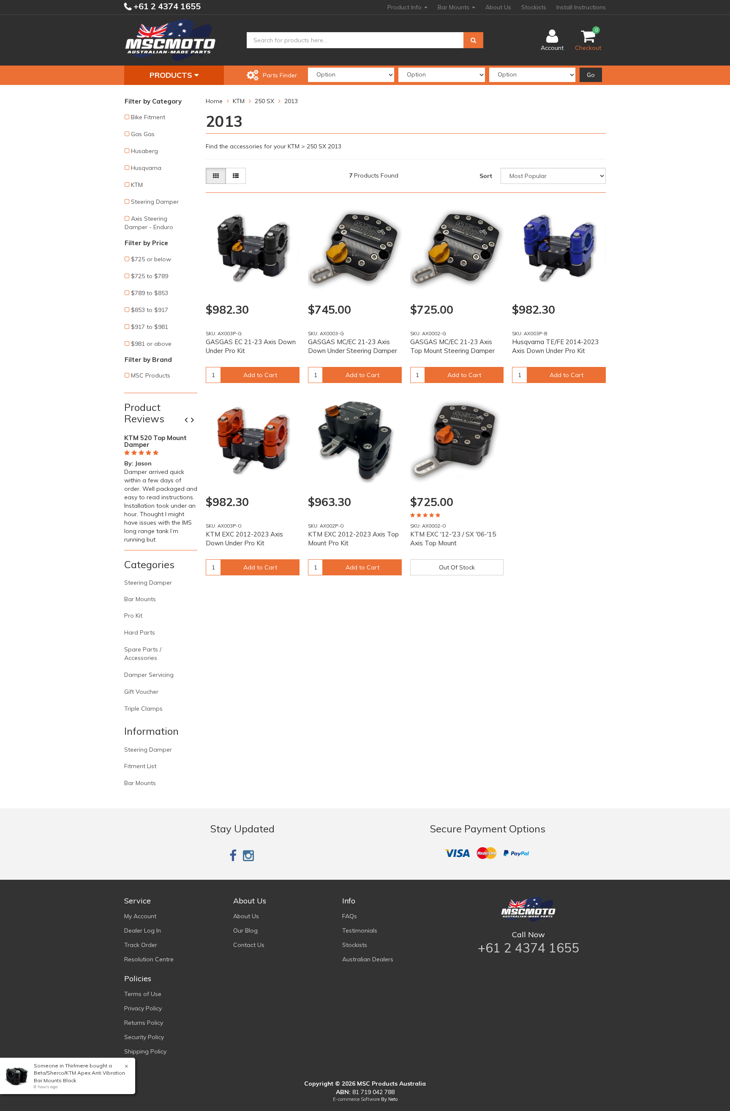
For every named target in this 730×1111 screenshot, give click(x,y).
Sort (485, 176)
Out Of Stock (457, 567)
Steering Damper (155, 201)
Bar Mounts (454, 7)
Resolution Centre (149, 959)
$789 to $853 (149, 293)
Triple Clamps (143, 708)
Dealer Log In (142, 930)
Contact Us (248, 945)
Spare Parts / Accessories (142, 654)
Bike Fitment (148, 117)
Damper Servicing (149, 675)
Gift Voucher (141, 691)
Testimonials (359, 930)
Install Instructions (581, 7)
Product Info (405, 7)
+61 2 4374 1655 (166, 6)
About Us (498, 7)
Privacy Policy (143, 1008)
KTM (137, 185)
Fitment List (140, 766)
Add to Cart (260, 375)
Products (172, 75)
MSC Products (150, 375)
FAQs (349, 916)
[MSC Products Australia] (170, 40)
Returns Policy (143, 1022)
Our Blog (245, 930)
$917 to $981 (149, 327)
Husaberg (144, 151)
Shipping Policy (145, 1051)
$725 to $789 (149, 276)
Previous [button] (189, 420)
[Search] (473, 40)
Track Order (140, 945)
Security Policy (144, 1037)
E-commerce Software (356, 1099)
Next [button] (195, 420)
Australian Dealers (367, 959)
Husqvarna (146, 168)
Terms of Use (142, 994)
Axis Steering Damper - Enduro (149, 223)
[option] (160, 487)
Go (591, 75)
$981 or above (151, 344)
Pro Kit (133, 615)
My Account (140, 916)
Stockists (533, 7)
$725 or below (151, 259)
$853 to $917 (149, 310)
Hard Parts (139, 632)
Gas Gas (143, 134)
